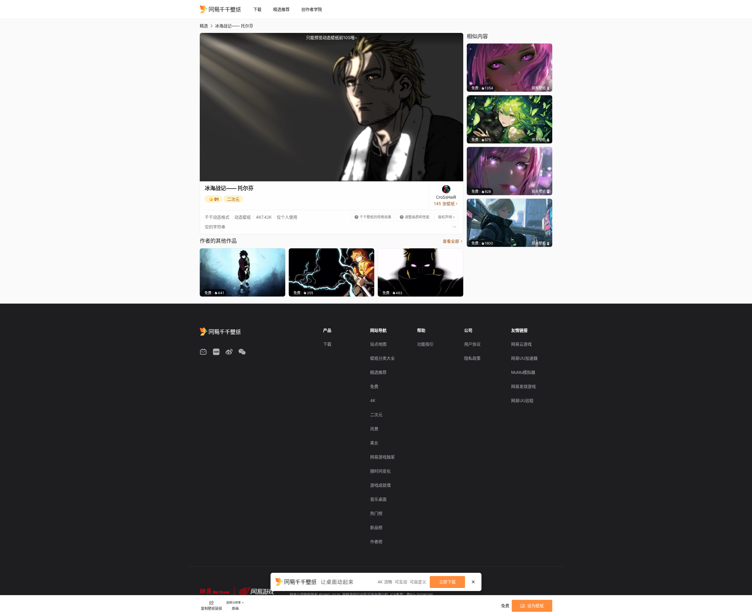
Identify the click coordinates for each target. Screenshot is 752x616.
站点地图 (378, 344)
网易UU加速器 (524, 358)
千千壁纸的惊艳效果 (373, 217)
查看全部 (453, 241)
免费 (374, 386)
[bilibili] (203, 351)
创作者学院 (311, 9)
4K (372, 400)
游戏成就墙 (380, 485)
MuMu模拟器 (523, 372)
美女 (374, 442)
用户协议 (472, 344)
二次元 (233, 199)
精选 (204, 25)
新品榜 (376, 527)
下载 (257, 9)
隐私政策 (472, 358)
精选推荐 (281, 9)
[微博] (229, 351)
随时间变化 (380, 470)
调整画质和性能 (414, 217)
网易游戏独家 (382, 456)
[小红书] (216, 351)
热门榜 (376, 513)
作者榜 (376, 541)
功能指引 (425, 344)
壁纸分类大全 (382, 358)
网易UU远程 (522, 400)
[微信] (242, 351)
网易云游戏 (521, 344)
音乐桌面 (378, 499)
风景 (374, 428)
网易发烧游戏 (523, 386)
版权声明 (447, 217)
